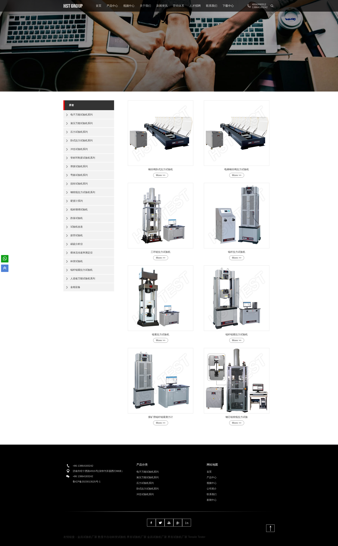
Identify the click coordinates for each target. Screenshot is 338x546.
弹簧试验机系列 (79, 166)
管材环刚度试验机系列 (82, 157)
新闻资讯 (162, 5)
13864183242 (260, 7)
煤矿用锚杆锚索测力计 (160, 417)
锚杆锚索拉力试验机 (81, 269)
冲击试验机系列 (79, 149)
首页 (98, 5)
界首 (71, 105)
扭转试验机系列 (79, 183)
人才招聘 (195, 5)
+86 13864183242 (83, 476)
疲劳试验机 (76, 235)
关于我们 (145, 5)
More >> (160, 175)
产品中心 (112, 5)
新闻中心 (212, 499)
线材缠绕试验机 (79, 209)
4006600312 (259, 4)
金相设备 (75, 287)
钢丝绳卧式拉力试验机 (160, 169)
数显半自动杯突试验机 (112, 536)
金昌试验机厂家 (87, 536)
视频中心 (128, 5)
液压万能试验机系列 (81, 123)
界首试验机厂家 (136, 536)
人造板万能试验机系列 (82, 278)
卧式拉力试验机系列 (81, 140)
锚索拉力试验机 (160, 334)
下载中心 (228, 5)
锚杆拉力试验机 (236, 251)
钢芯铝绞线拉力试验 (237, 417)
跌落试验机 (76, 218)
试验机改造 (76, 226)
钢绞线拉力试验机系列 (82, 192)
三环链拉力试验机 (160, 251)
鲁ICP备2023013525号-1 (87, 481)
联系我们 (211, 5)
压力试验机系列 (79, 131)
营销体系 (178, 5)
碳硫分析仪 (76, 244)
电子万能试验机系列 (81, 114)
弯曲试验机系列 (79, 175)
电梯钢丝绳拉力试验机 (236, 169)
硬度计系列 (76, 200)
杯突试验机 (76, 261)
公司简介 (212, 488)
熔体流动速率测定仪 (81, 252)
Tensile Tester (196, 536)
